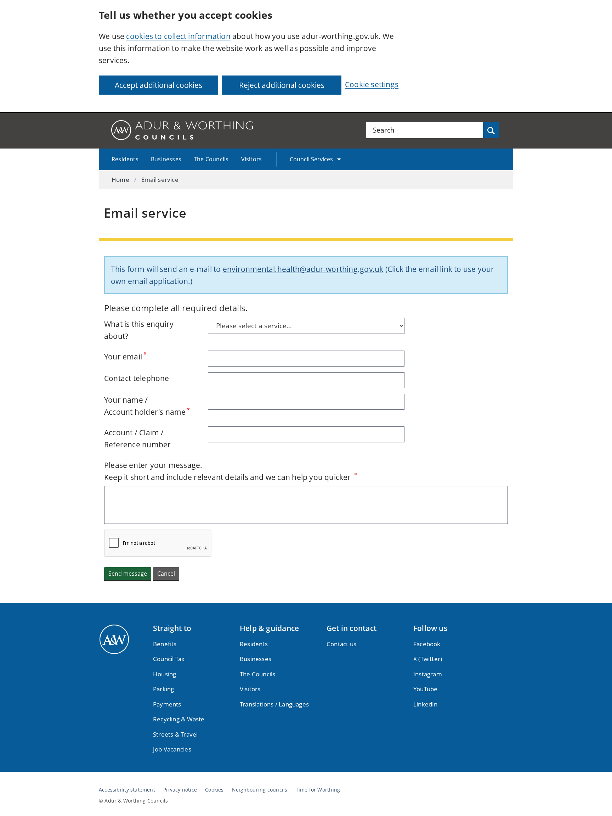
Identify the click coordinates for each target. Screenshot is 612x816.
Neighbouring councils (259, 790)
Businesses (166, 159)
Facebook (427, 644)
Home (120, 179)
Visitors (251, 159)
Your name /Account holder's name (145, 406)
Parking (163, 689)
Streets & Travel (175, 734)
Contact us (341, 644)
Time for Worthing (318, 790)
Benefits (165, 644)
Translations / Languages (274, 704)
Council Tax (169, 659)
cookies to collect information (178, 36)
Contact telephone (136, 378)
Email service (159, 179)
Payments (167, 704)
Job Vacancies (172, 749)
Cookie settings (371, 84)
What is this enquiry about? (139, 330)
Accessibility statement (127, 790)
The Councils (211, 159)
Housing (164, 674)
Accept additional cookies (158, 85)
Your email (123, 357)
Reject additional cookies (281, 85)
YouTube (425, 689)
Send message (127, 573)
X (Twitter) (427, 659)
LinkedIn (425, 704)
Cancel (166, 573)
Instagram (427, 674)
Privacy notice (180, 790)
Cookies (214, 790)
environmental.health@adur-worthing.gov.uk (303, 269)
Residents (125, 159)
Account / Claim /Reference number (137, 438)
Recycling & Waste (179, 719)
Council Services (311, 159)
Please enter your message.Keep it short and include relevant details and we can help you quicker (228, 471)
